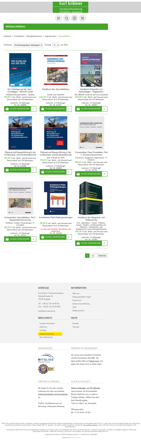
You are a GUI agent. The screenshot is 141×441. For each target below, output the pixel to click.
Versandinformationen (90, 425)
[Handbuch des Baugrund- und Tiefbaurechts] (91, 198)
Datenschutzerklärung (81, 304)
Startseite (7, 36)
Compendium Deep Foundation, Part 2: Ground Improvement (91, 153)
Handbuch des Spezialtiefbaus (55, 89)
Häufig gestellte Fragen (81, 297)
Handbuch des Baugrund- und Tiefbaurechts (91, 218)
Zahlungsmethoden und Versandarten (53, 394)
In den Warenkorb (19, 109)
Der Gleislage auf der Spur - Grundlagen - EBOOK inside (20, 90)
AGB (74, 307)
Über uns (76, 293)
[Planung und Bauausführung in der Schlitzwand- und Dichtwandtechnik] (20, 133)
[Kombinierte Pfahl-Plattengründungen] (56, 198)
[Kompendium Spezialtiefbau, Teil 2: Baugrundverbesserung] (20, 198)
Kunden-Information (47, 323)
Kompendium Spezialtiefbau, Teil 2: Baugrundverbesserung (20, 218)
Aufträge (43, 330)
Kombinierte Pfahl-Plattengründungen (55, 217)
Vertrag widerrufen (47, 334)
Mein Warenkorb (46, 337)
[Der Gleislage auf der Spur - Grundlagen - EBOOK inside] (20, 70)
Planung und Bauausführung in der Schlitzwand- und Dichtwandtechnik (20, 153)
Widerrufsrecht (78, 311)
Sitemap (75, 327)
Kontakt (75, 323)
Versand (28, 97)
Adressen (43, 327)
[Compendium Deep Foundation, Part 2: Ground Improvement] (91, 133)
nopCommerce (75, 437)
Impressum (76, 300)
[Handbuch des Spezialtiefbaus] (56, 70)
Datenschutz (94, 361)
